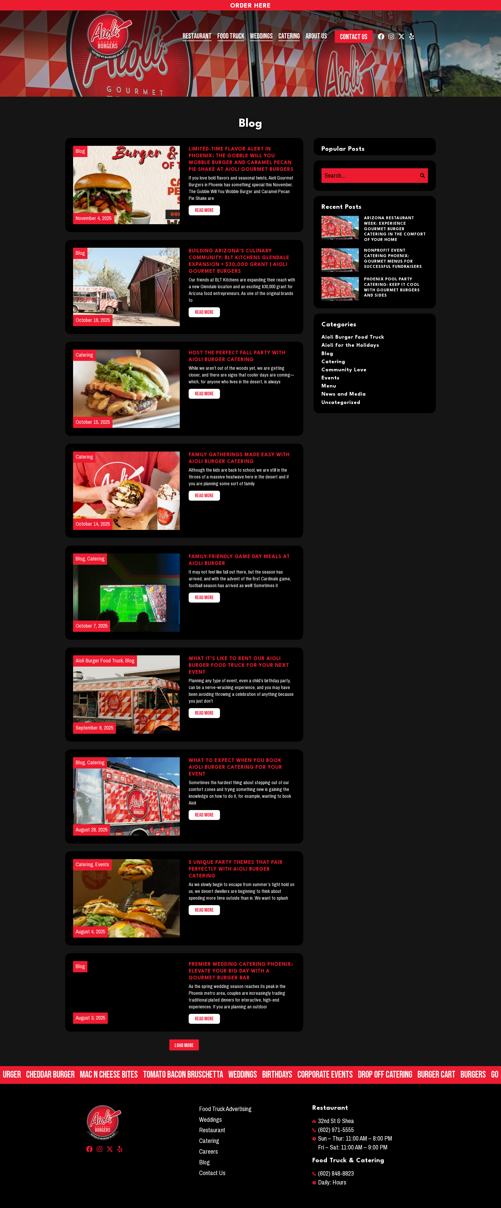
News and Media (343, 394)
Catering (289, 36)
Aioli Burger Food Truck (352, 337)
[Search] (422, 175)
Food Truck (230, 36)
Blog (80, 966)
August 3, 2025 (90, 1018)
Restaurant (197, 36)
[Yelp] (411, 36)
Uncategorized (340, 402)
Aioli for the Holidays (350, 345)
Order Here (250, 6)
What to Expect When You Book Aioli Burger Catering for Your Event (235, 767)
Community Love (344, 370)
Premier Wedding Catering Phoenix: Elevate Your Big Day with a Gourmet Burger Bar (241, 971)
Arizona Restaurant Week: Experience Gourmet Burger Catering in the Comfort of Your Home (395, 229)
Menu (328, 386)
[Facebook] (381, 36)
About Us (316, 36)
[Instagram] (391, 36)
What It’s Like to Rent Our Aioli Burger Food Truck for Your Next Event (239, 665)
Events (330, 378)
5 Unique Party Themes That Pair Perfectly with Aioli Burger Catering (236, 869)
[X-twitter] (401, 36)
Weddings (261, 36)
